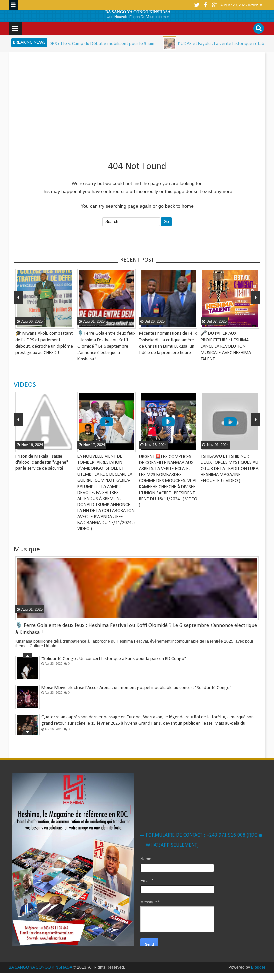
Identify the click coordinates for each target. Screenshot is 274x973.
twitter (196, 5)
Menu (13, 5)
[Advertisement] (137, 104)
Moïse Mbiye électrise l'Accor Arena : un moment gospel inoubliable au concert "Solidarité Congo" (136, 687)
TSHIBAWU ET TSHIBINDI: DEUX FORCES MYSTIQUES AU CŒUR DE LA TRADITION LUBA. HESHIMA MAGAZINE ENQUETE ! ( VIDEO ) (230, 468)
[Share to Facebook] (51, 323)
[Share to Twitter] (59, 323)
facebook (205, 5)
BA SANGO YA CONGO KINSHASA (138, 12)
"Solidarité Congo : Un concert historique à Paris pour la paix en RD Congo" (113, 658)
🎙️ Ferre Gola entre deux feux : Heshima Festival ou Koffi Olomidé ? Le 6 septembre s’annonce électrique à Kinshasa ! (106, 346)
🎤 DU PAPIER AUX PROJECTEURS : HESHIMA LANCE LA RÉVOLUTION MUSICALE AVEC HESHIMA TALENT (226, 346)
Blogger (258, 967)
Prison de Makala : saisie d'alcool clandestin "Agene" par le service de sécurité (41, 462)
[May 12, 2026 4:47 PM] (143, 43)
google (214, 5)
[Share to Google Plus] (68, 323)
